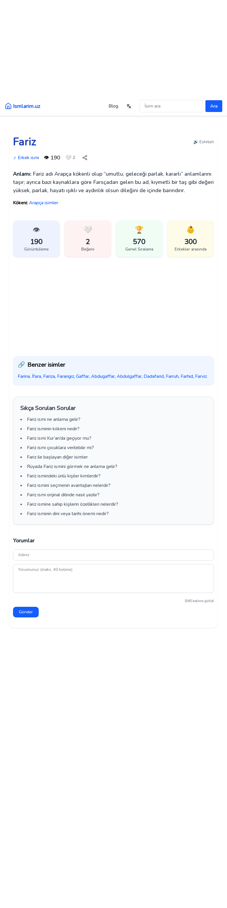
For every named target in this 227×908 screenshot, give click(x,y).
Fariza (49, 376)
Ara (214, 106)
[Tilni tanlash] (129, 106)
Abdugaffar (103, 376)
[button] (87, 238)
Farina (24, 376)
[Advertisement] (113, 47)
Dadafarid (154, 376)
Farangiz (65, 376)
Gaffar (82, 376)
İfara (36, 376)
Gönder (26, 612)
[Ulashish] (85, 158)
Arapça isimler (43, 203)
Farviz (201, 376)
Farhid (187, 376)
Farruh (172, 376)
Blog (113, 106)
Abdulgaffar (129, 376)
